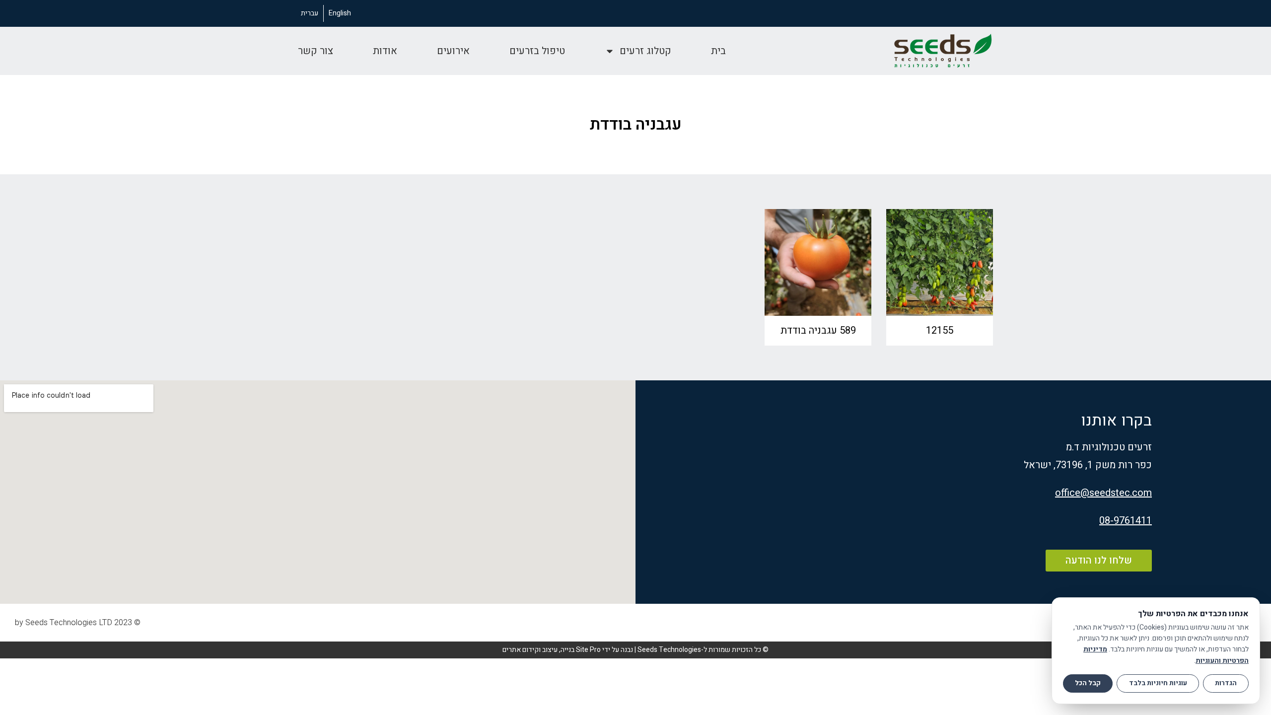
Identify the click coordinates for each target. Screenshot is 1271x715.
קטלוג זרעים (645, 51)
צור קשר (315, 51)
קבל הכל (1088, 683)
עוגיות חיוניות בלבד (1158, 683)
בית (718, 51)
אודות (385, 51)
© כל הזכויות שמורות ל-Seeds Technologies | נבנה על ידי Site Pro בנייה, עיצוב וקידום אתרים (635, 649)
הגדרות (1226, 683)
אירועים (453, 51)
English (340, 13)
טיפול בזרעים (537, 51)
